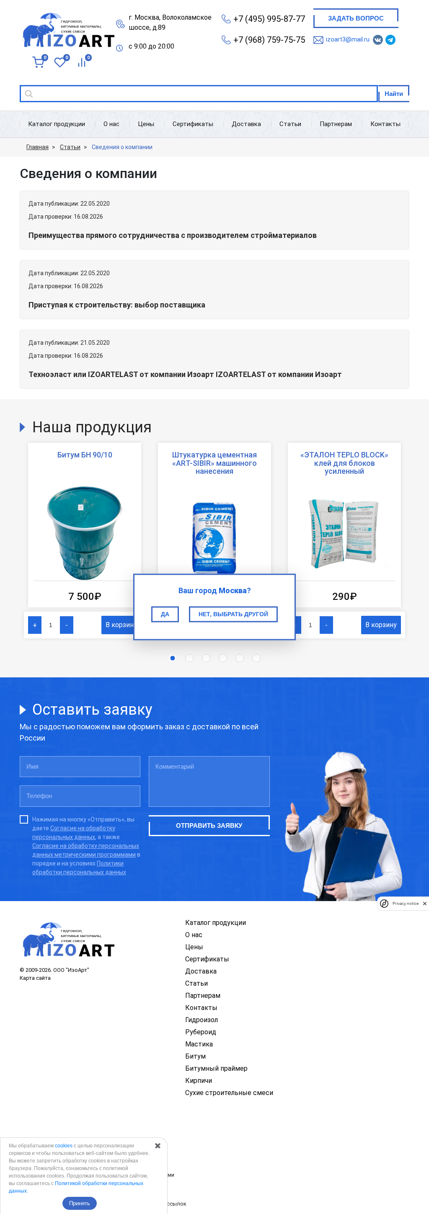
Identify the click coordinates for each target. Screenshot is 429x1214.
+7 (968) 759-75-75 (269, 40)
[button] (172, 658)
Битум (195, 1056)
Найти (394, 93)
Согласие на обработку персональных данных (79, 1160)
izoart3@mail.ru (348, 39)
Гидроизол (201, 1020)
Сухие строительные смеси (229, 1093)
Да (165, 614)
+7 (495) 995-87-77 (269, 19)
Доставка (246, 124)
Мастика (199, 1044)
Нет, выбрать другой (233, 614)
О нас (111, 124)
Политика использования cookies (63, 1189)
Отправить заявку (209, 825)
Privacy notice (406, 903)
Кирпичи (198, 1081)
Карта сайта (35, 978)
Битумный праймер (216, 1068)
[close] (424, 903)
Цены (146, 124)
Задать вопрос (356, 18)
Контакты (385, 124)
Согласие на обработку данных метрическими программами (97, 1175)
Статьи (290, 124)
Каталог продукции (56, 124)
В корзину (121, 625)
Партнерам (336, 124)
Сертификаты (193, 124)
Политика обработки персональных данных (76, 1146)
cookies (63, 1146)
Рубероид (200, 1032)
